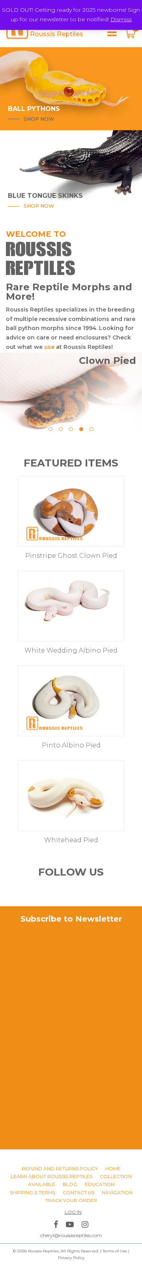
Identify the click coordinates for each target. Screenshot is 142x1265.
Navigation (117, 1192)
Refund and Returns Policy (60, 1168)
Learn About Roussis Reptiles (51, 1176)
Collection (116, 1176)
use (48, 346)
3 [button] (71, 429)
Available (41, 1184)
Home (113, 1168)
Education (99, 1184)
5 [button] (91, 429)
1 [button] (50, 429)
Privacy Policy (71, 1257)
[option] (71, 329)
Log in (73, 1212)
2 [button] (61, 429)
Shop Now (39, 119)
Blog (70, 1184)
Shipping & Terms (32, 1192)
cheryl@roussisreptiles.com (71, 1235)
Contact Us (78, 1192)
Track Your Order (71, 1200)
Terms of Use (115, 1251)
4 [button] (81, 429)
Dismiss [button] (121, 19)
